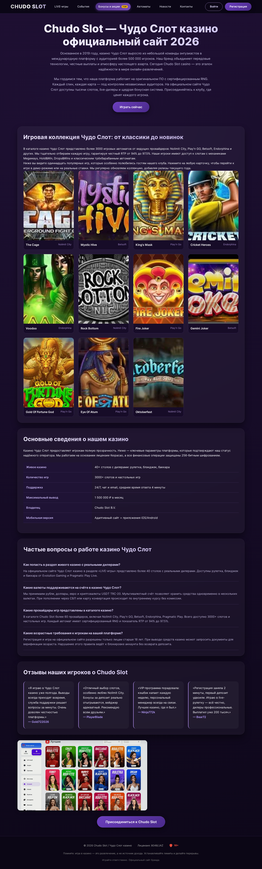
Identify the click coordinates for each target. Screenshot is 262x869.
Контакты (186, 6)
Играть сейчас (131, 107)
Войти (214, 6)
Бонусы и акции (112, 6)
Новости (165, 6)
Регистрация (238, 6)
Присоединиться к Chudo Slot (131, 822)
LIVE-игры (61, 6)
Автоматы (143, 6)
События (83, 6)
